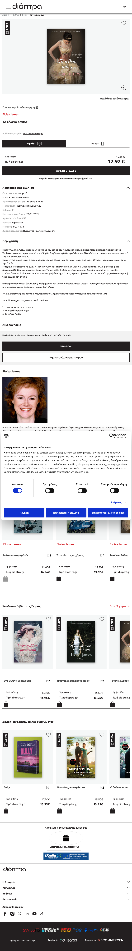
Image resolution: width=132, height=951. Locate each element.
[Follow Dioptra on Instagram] (12, 913)
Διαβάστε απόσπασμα (114, 98)
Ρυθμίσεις (116, 502)
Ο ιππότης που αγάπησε (71, 787)
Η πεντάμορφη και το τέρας (73, 680)
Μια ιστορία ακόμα (33, 133)
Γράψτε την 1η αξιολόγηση (19, 107)
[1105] (66, 56)
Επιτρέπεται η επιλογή (66, 512)
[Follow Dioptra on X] (19, 913)
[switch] (49, 490)
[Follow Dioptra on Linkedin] (27, 913)
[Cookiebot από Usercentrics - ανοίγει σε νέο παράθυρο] (114, 435)
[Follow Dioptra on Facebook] (4, 913)
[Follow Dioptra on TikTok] (41, 913)
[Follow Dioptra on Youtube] (34, 913)
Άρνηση (24, 512)
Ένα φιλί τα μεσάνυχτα (17, 680)
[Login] (118, 7)
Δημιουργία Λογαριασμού (66, 357)
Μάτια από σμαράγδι (15, 555)
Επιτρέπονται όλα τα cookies (108, 512)
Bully (7, 787)
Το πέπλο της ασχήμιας (70, 555)
